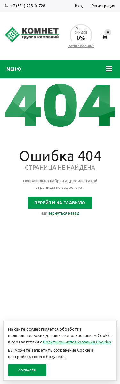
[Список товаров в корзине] (104, 39)
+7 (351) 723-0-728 (27, 6)
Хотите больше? (81, 46)
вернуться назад (63, 213)
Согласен (27, 370)
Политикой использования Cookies (77, 342)
